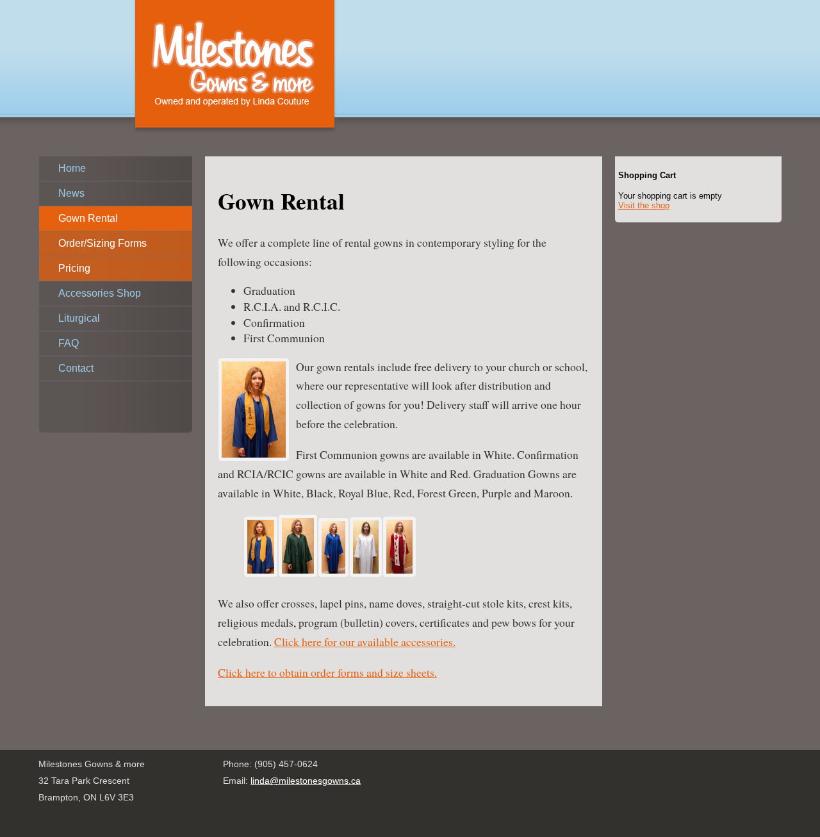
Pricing (74, 268)
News (71, 193)
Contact (76, 368)
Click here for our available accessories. (364, 641)
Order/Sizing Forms (102, 243)
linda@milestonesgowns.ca (305, 780)
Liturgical (79, 318)
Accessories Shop (99, 293)
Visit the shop (643, 205)
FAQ (68, 343)
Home (72, 168)
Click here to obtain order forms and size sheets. (327, 672)
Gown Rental (88, 218)
